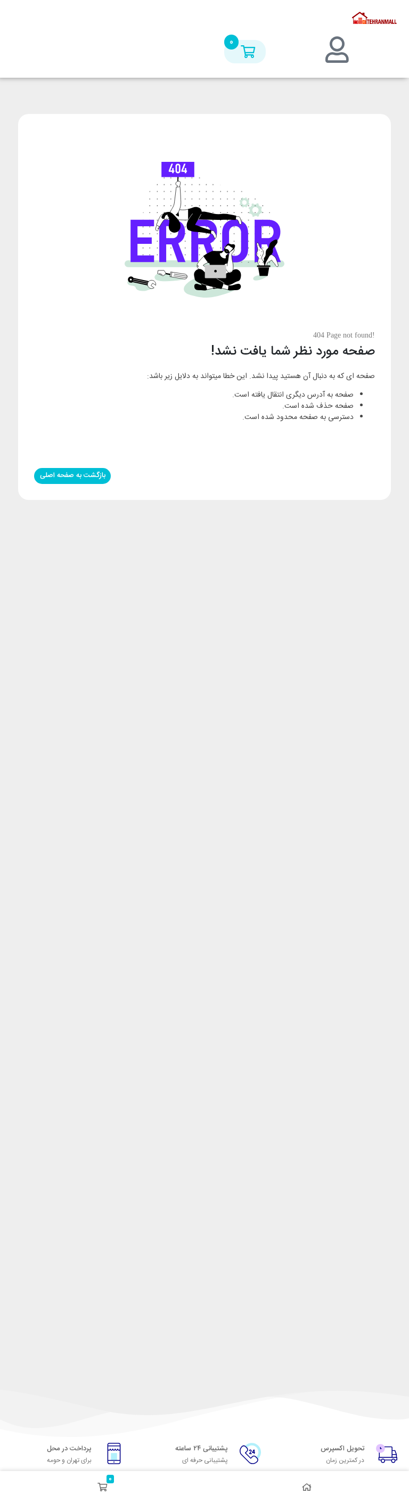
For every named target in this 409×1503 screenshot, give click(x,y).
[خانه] (306, 1487)
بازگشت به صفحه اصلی (72, 475)
